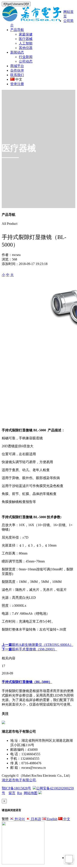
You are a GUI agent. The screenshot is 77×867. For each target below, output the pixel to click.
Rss (19, 793)
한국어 (19, 819)
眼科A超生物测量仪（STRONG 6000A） (37, 644)
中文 (66, 819)
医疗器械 (26, 39)
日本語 (35, 819)
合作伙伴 (17, 70)
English (51, 819)
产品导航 (17, 30)
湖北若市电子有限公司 (19, 780)
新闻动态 (17, 52)
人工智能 (26, 43)
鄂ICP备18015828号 (16, 788)
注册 (20, 84)
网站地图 (30, 793)
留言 (12, 793)
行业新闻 (26, 57)
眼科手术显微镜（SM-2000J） (29, 649)
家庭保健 (26, 34)
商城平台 (17, 66)
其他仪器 (26, 48)
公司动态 (26, 61)
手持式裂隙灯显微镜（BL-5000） (27, 682)
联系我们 (17, 75)
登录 (13, 84)
